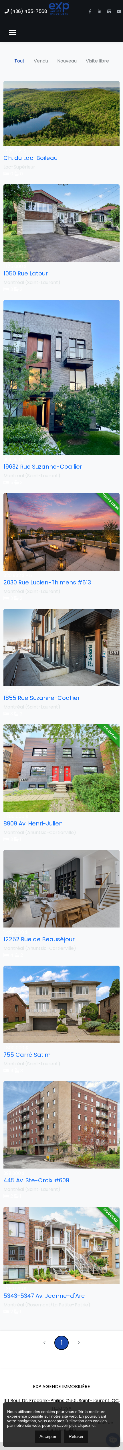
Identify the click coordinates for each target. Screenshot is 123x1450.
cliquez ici (86, 1425)
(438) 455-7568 (28, 11)
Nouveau (67, 61)
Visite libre (97, 61)
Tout (19, 61)
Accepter (47, 1436)
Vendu (41, 61)
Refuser (76, 1436)
